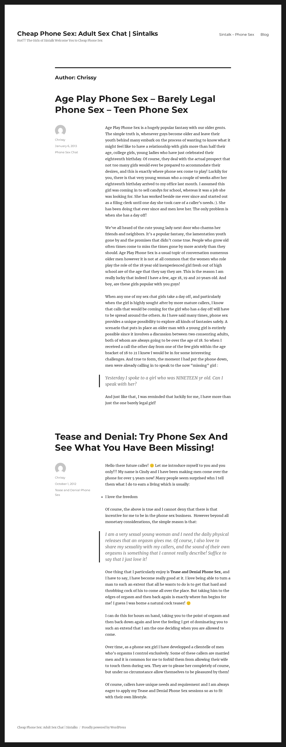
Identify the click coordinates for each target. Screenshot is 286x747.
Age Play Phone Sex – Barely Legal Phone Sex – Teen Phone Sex (135, 104)
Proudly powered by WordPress (104, 727)
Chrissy (60, 139)
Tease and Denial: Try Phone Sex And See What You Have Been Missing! (141, 442)
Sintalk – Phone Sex (236, 34)
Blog (265, 34)
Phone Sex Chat (66, 152)
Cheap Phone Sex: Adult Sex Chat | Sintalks (87, 33)
